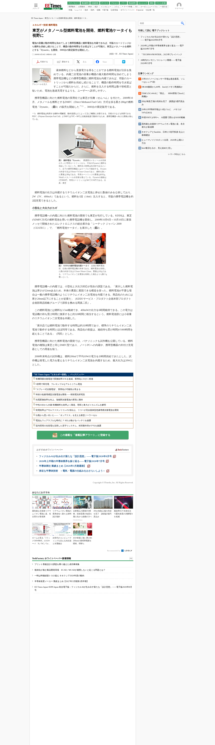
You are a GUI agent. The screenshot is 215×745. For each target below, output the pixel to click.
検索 (182, 23)
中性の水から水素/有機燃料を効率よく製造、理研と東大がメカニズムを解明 (71, 405)
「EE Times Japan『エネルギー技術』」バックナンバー (58, 374)
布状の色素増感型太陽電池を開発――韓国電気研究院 (60, 394)
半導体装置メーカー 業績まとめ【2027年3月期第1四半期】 (61, 581)
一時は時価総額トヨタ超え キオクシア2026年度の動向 (59, 575)
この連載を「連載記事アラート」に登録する (85, 435)
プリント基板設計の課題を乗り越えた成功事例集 (56, 564)
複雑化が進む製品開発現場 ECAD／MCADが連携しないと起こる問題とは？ (69, 570)
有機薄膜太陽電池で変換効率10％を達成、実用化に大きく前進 (64, 379)
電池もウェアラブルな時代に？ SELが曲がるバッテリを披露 (63, 420)
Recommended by (114, 551)
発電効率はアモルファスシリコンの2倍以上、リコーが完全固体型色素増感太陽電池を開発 (77, 410)
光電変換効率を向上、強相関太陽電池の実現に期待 (59, 399)
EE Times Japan (37, 18)
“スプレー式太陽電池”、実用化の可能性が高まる (58, 389)
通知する (65, 62)
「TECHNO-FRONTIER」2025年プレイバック (161, 54)
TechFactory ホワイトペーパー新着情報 (51, 558)
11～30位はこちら (177, 154)
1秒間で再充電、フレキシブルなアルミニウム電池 (59, 384)
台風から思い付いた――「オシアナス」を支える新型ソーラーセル (66, 415)
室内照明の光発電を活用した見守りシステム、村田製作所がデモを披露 (68, 425)
